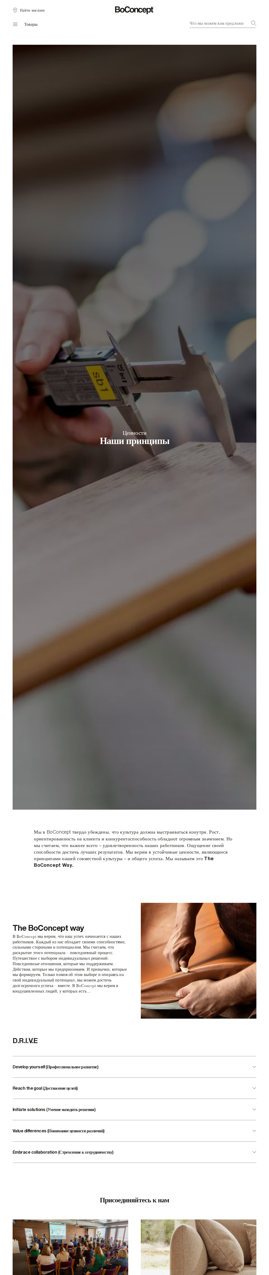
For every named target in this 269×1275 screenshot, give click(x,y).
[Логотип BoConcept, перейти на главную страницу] (134, 10)
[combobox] (223, 23)
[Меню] (14, 24)
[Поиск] (254, 23)
